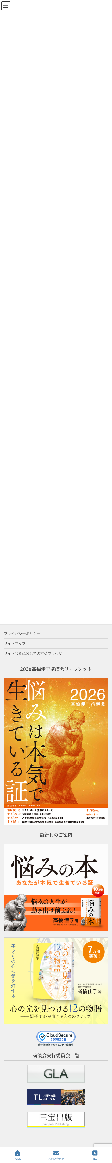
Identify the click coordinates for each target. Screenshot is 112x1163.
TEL (94, 1158)
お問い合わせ (56, 1158)
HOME (17, 1158)
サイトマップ (15, 643)
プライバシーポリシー (22, 633)
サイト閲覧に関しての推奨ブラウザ (33, 653)
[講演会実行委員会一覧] (56, 1074)
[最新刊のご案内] (56, 887)
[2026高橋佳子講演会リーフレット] (56, 751)
